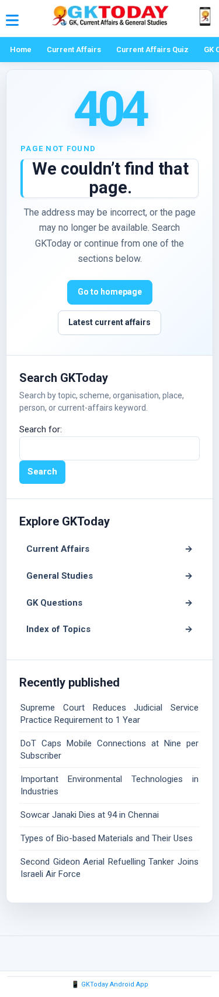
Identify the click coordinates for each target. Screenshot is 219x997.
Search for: (40, 429)
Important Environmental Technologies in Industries (109, 785)
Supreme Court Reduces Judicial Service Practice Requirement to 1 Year (109, 713)
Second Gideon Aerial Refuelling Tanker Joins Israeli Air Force (109, 867)
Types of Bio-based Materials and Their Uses (106, 838)
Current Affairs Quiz (152, 49)
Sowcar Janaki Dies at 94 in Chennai (89, 815)
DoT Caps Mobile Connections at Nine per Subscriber (109, 749)
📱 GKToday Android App (109, 984)
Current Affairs (74, 49)
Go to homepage (110, 291)
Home (21, 49)
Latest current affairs (109, 322)
